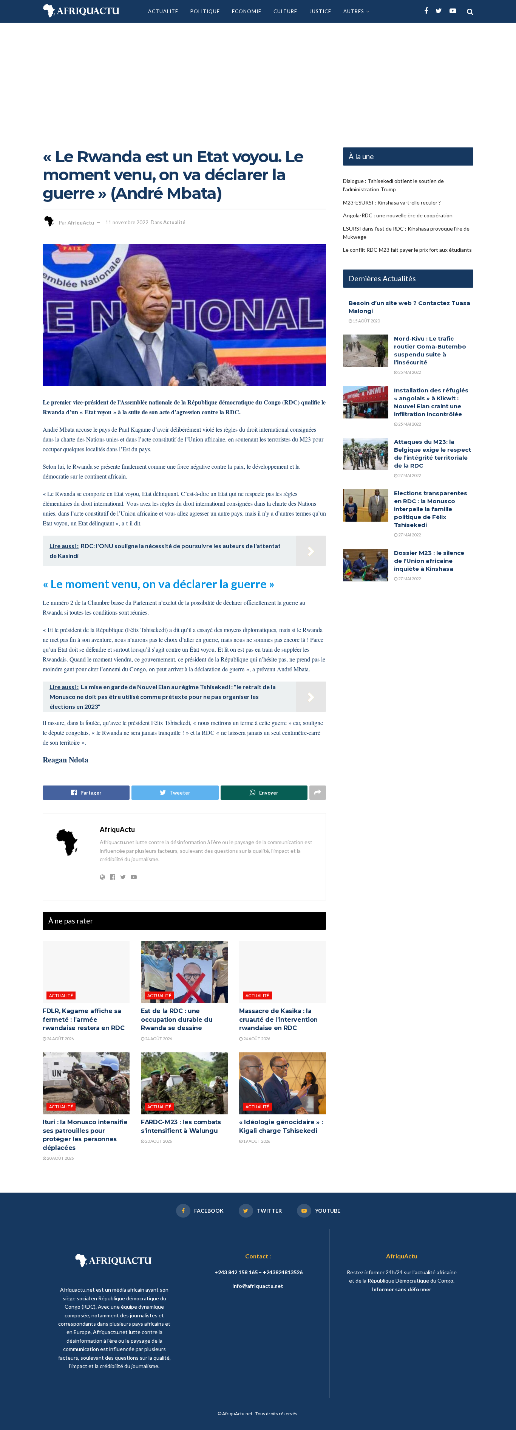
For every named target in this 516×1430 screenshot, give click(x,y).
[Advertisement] (258, 79)
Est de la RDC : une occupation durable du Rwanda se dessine (176, 1019)
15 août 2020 (366, 320)
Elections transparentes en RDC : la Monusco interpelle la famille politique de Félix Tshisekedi (430, 509)
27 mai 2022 (409, 475)
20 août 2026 (60, 1158)
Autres (353, 11)
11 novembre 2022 (126, 222)
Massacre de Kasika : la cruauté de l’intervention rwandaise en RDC (278, 1019)
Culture (285, 11)
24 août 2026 (60, 1038)
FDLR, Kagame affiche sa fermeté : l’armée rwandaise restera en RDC (83, 1019)
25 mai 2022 (409, 372)
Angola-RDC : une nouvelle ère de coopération (398, 215)
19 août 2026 (256, 1141)
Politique (205, 11)
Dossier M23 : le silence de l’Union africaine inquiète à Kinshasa (429, 560)
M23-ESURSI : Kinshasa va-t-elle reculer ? (392, 202)
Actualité (163, 11)
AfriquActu (81, 222)
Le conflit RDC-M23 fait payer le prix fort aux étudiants (407, 249)
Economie (246, 11)
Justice (320, 11)
